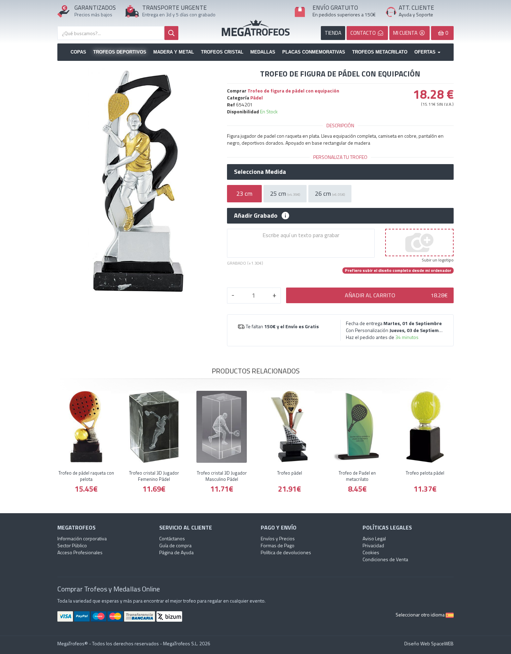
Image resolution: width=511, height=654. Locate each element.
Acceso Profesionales (80, 552)
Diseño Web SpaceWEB (429, 643)
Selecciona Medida (260, 171)
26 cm (330, 193)
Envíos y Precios (278, 538)
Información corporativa (82, 538)
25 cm (285, 193)
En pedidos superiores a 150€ (344, 14)
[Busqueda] (171, 33)
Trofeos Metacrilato (379, 52)
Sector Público (72, 545)
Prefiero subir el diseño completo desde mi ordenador (398, 270)
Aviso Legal (374, 538)
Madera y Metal (173, 52)
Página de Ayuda (176, 552)
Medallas (262, 52)
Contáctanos (172, 538)
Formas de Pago (277, 545)
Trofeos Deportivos (119, 52)
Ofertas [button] (425, 52)
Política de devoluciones (286, 552)
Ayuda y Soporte (416, 14)
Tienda (333, 33)
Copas (78, 52)
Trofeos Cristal (222, 52)
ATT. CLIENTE (416, 7)
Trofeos (256, 27)
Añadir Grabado (255, 215)
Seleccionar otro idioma (421, 614)
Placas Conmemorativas (313, 52)
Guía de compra (175, 545)
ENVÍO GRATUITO (335, 7)
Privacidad (373, 545)
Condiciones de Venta (385, 559)
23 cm (244, 193)
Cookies (371, 552)
